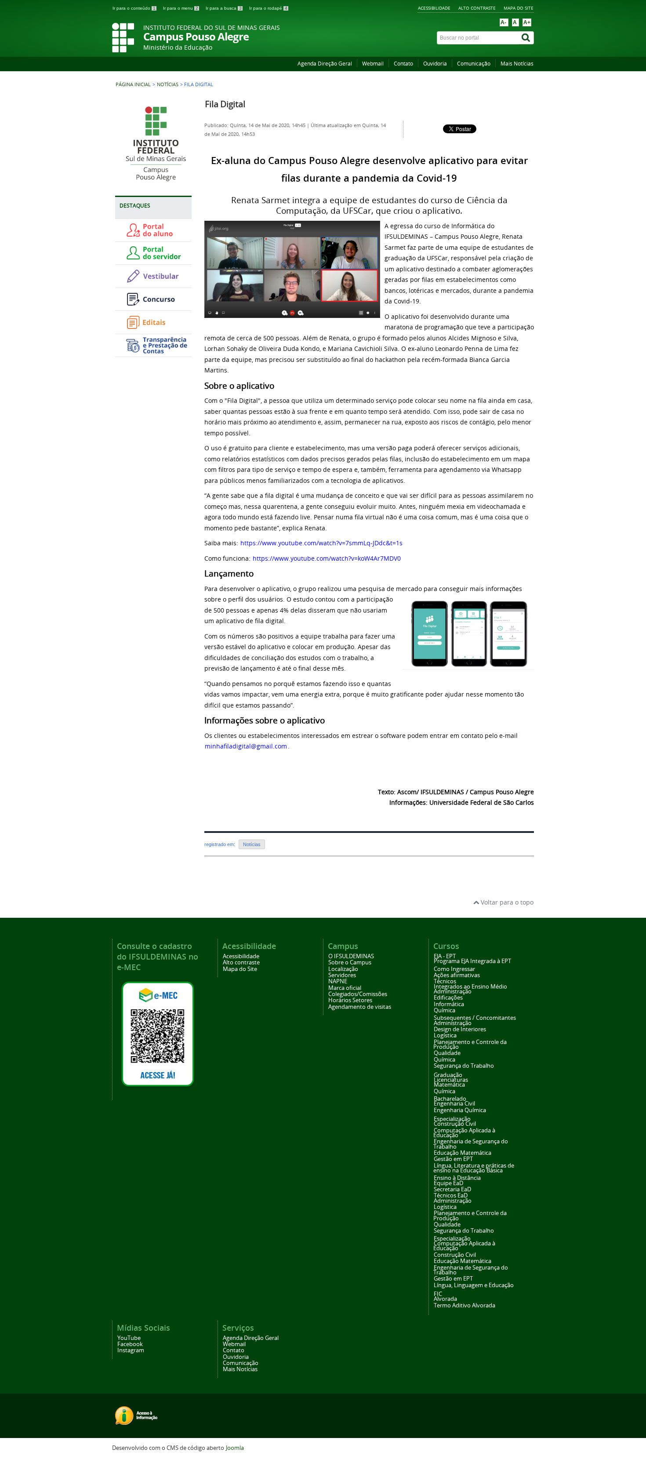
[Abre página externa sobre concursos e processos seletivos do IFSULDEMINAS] (156, 304)
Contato (403, 63)
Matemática (449, 1084)
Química (444, 1010)
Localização (343, 969)
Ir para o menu (180, 8)
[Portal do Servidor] (156, 258)
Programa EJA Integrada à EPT (472, 961)
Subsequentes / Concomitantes (475, 1018)
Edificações (448, 997)
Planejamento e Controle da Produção (470, 1044)
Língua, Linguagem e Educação (474, 1285)
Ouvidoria (435, 63)
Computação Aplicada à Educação (464, 1133)
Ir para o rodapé (268, 8)
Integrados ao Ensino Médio (470, 986)
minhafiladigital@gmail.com (246, 746)
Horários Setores (350, 1000)
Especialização (452, 1119)
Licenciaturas (451, 1080)
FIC (438, 1294)
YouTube (129, 1338)
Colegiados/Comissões (357, 994)
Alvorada (445, 1299)
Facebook (130, 1344)
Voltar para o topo (506, 902)
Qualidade (447, 1053)
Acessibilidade (434, 8)
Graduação (448, 1075)
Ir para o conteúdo (134, 8)
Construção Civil (455, 1124)
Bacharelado (450, 1098)
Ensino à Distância (457, 1178)
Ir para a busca (224, 8)
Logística (445, 1035)
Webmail (373, 63)
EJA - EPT (445, 956)
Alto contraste (477, 8)
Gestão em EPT (453, 1159)
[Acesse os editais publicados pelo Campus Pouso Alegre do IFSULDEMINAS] (156, 327)
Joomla (235, 1448)
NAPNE (337, 981)
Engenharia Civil (454, 1103)
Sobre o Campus (349, 962)
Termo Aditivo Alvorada (464, 1305)
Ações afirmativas (457, 975)
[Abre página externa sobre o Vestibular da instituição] (156, 281)
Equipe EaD (448, 1183)
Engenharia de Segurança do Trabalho (470, 1144)
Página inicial (133, 84)
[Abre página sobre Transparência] (156, 350)
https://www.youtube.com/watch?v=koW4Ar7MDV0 (327, 558)
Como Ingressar (454, 969)
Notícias (167, 84)
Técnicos (445, 981)
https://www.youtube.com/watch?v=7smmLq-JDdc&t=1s (321, 543)
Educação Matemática (462, 1153)
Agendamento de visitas (359, 1007)
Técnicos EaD (451, 1195)
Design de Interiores (460, 1029)
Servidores (342, 975)
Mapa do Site (518, 8)
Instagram (130, 1350)
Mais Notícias (517, 63)
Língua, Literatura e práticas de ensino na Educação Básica (473, 1168)
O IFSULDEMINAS (351, 956)
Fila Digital (225, 104)
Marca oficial (344, 988)
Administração (453, 991)
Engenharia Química (460, 1110)
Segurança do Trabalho (464, 1065)
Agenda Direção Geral (325, 63)
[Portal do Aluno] (156, 235)
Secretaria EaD (452, 1189)
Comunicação (473, 63)
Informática (449, 1004)
